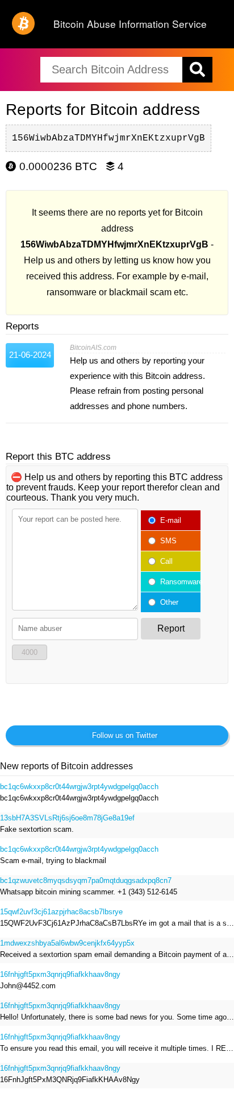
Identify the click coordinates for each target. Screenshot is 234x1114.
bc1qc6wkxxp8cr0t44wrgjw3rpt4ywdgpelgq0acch (79, 786)
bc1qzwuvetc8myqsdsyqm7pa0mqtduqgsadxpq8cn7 (86, 880)
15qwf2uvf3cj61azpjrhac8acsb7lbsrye (61, 911)
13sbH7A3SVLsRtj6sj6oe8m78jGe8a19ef (67, 818)
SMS (168, 541)
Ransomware (177, 581)
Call (166, 561)
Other (169, 602)
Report (171, 628)
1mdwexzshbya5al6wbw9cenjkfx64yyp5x (67, 943)
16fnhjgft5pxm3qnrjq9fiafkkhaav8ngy (60, 974)
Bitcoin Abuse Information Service (130, 23)
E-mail (170, 520)
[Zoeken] (197, 69)
